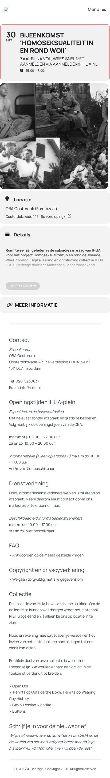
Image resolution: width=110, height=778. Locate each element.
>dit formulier (42, 748)
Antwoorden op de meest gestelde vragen (48, 555)
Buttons (19, 711)
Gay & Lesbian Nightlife (31, 704)
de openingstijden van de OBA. (56, 424)
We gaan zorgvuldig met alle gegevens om (47, 579)
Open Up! (20, 685)
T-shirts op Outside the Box (35, 692)
